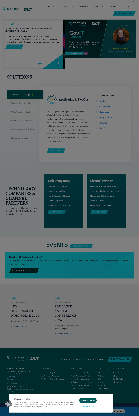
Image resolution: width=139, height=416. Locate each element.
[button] (8, 403)
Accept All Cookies (88, 400)
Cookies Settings (88, 406)
